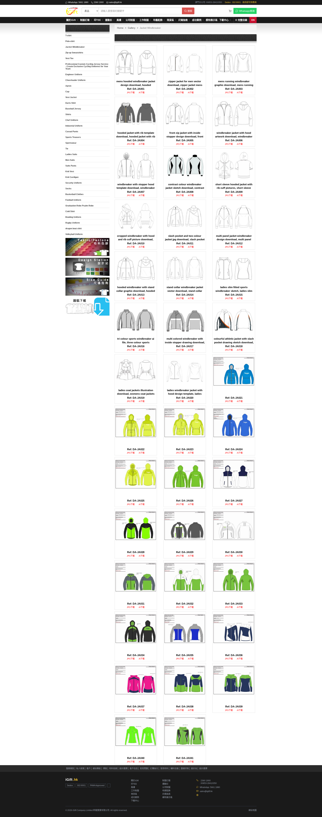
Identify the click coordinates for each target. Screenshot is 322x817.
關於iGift (71, 20)
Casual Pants (71, 131)
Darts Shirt (70, 103)
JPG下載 (131, 92)
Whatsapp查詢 (247, 11)
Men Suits (70, 160)
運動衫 (108, 20)
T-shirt (68, 35)
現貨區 (170, 20)
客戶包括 (134, 768)
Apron (68, 86)
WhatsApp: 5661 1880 (78, 2)
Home (120, 28)
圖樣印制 (185, 768)
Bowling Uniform (73, 217)
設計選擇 (123, 768)
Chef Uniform (71, 120)
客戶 (89, 768)
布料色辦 (113, 768)
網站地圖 (253, 810)
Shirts (68, 114)
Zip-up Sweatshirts (74, 53)
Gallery (131, 28)
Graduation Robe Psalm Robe (79, 206)
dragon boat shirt (73, 228)
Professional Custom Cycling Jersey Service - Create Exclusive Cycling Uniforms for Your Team (86, 66)
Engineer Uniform (73, 74)
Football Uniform (73, 200)
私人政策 (80, 768)
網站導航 (97, 768)
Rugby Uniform (72, 223)
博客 (105, 768)
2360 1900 (99, 2)
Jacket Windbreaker (75, 47)
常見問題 (144, 768)
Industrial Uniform (74, 126)
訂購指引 (154, 768)
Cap (67, 91)
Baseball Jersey (73, 109)
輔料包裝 (175, 768)
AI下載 (142, 92)
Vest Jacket (71, 97)
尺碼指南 (183, 20)
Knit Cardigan (71, 177)
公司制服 (130, 20)
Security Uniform (73, 183)
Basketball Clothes (74, 194)
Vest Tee (69, 58)
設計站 (194, 768)
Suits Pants (70, 166)
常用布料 (164, 768)
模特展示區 (212, 20)
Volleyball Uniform (74, 234)
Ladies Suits (71, 154)
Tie (66, 148)
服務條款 (70, 768)
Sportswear (70, 143)
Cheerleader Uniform (75, 80)
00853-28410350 (209, 783)
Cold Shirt (70, 211)
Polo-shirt (70, 41)
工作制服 (144, 20)
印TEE (97, 20)
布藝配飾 (158, 20)
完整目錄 (242, 20)
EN (253, 20)
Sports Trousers (73, 137)
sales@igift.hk (115, 2)
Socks (68, 188)
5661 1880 (215, 787)
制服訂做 (85, 20)
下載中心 (224, 20)
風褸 (119, 20)
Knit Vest (69, 171)
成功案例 (196, 20)
